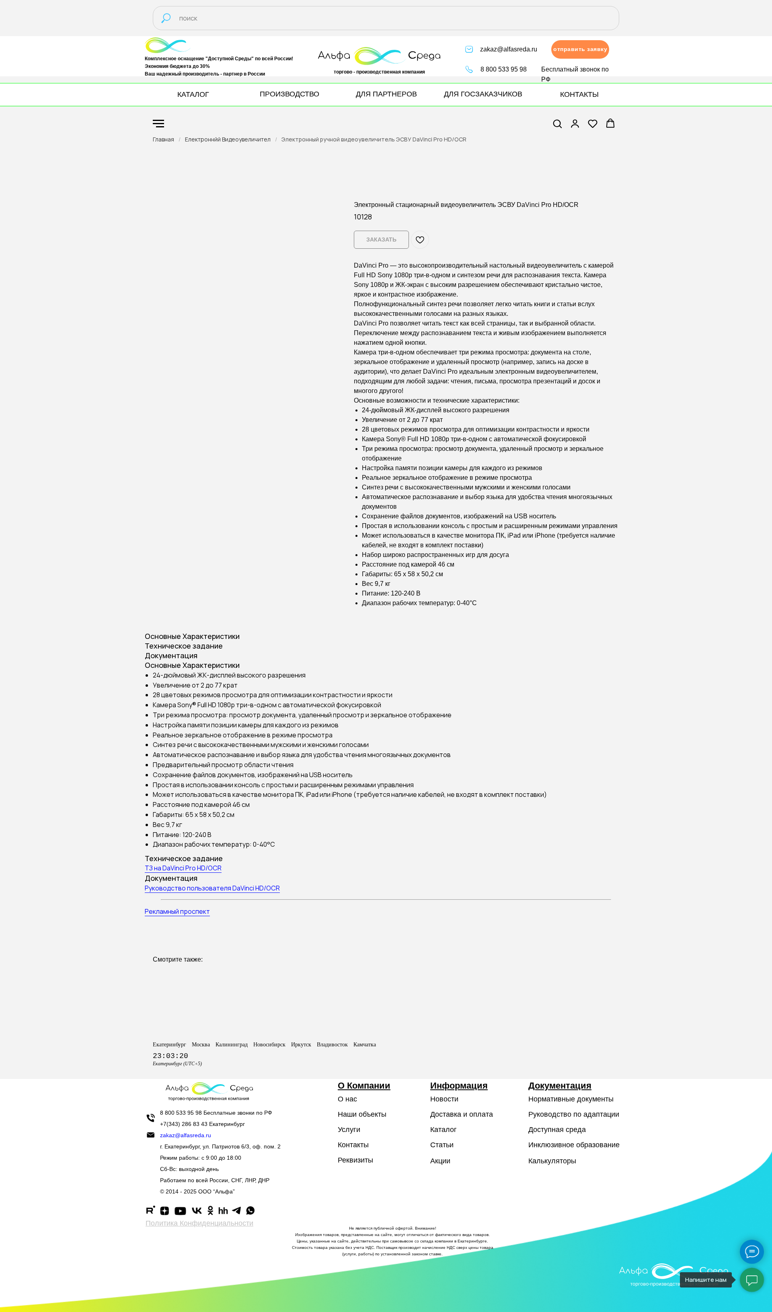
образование (598, 1145)
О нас (347, 1099)
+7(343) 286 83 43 (183, 1124)
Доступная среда (557, 1130)
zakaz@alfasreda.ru (508, 49)
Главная (163, 139)
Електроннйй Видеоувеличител (228, 139)
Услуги (349, 1130)
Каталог (443, 1130)
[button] (580, 49)
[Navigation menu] (158, 124)
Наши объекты (362, 1114)
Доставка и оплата (461, 1114)
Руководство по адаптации (573, 1114)
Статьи (442, 1145)
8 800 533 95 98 (503, 69)
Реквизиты (355, 1160)
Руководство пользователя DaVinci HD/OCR (212, 888)
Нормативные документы (571, 1099)
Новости (444, 1099)
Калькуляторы (552, 1161)
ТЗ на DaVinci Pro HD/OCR (183, 868)
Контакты (353, 1145)
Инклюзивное (551, 1145)
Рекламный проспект (177, 911)
